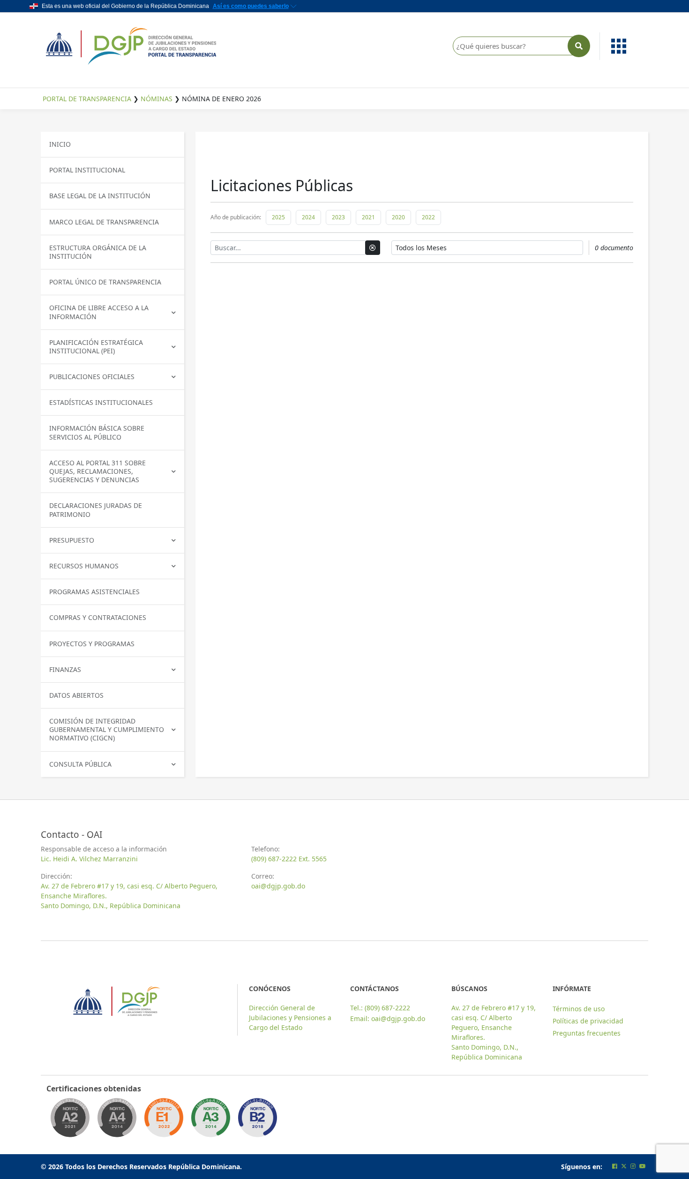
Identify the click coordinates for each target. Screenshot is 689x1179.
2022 (428, 217)
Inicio (60, 144)
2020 (398, 217)
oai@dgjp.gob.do (278, 885)
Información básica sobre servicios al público (96, 432)
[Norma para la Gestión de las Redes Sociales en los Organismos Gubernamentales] (163, 1120)
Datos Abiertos (76, 695)
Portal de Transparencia (87, 98)
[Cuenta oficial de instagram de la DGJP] (633, 1166)
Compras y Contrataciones (97, 617)
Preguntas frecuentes (587, 1033)
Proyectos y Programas (92, 643)
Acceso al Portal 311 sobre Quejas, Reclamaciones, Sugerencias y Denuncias (97, 471)
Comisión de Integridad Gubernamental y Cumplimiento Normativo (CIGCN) (106, 729)
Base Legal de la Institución (99, 195)
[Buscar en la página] (579, 46)
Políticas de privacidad (588, 1020)
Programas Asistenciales (94, 591)
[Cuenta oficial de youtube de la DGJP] (642, 1166)
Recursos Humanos (84, 565)
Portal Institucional (87, 169)
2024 (308, 217)
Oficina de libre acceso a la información (99, 312)
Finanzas (65, 669)
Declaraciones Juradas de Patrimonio (95, 509)
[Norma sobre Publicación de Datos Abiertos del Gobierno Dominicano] (210, 1120)
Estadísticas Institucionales (101, 402)
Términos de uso (579, 1008)
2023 (338, 217)
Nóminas (156, 98)
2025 (278, 217)
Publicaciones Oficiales (92, 376)
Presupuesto (71, 540)
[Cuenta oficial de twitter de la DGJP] (624, 1166)
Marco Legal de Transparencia (104, 221)
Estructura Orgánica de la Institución (97, 252)
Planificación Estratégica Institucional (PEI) (96, 346)
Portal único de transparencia (105, 281)
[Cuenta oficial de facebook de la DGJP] (614, 1166)
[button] (624, 46)
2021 (368, 217)
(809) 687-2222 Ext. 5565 (289, 858)
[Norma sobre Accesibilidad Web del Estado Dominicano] (257, 1120)
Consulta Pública (80, 764)
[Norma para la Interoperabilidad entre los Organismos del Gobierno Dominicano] (116, 1120)
